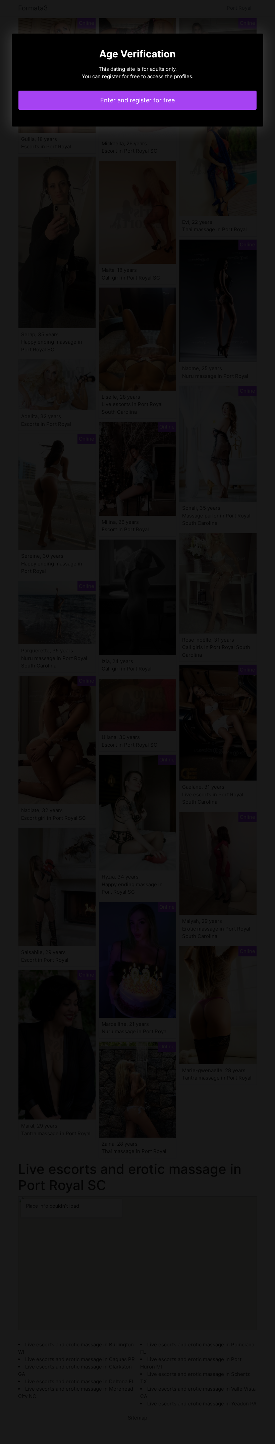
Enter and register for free (137, 100)
